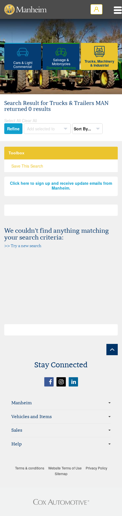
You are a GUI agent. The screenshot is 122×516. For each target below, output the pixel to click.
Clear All (29, 120)
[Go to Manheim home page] (25, 9)
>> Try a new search (22, 245)
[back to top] (112, 349)
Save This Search (27, 166)
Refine (13, 128)
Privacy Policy (96, 468)
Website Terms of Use (65, 468)
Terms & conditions (29, 468)
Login (96, 9)
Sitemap (61, 473)
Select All (12, 120)
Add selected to (41, 128)
